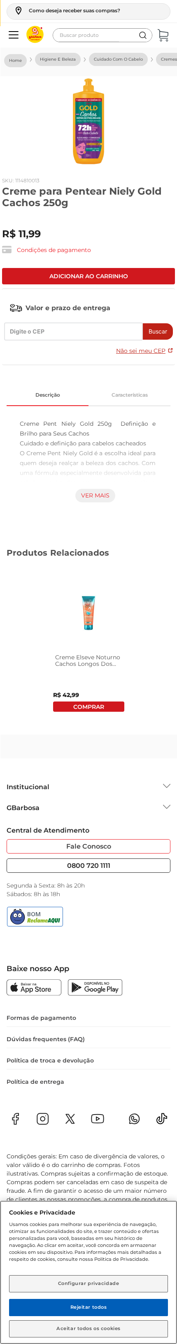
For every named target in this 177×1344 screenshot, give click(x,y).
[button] (67, 11)
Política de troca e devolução (50, 1060)
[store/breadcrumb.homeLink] (15, 60)
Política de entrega (35, 1081)
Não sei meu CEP (140, 350)
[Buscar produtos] (143, 35)
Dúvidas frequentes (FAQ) (46, 1039)
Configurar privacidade (88, 1283)
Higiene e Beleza (58, 59)
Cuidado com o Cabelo (118, 59)
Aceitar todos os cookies (88, 1328)
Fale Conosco (88, 846)
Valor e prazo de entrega (68, 308)
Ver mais (95, 495)
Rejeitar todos (88, 1307)
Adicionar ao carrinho (88, 276)
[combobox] (102, 35)
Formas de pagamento (41, 1018)
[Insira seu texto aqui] (161, 1121)
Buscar (158, 331)
